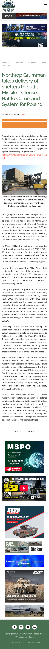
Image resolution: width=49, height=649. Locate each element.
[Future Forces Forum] (24, 35)
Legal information (33, 642)
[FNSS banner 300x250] (24, 586)
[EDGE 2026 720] (24, 15)
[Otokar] (24, 546)
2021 (22, 114)
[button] (45, 5)
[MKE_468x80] (24, 43)
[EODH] (24, 521)
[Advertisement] (25, 125)
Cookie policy (14, 642)
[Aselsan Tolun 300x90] (24, 561)
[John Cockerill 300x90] (24, 610)
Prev (19, 431)
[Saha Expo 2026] (24, 27)
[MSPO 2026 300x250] (24, 456)
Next (30, 431)
